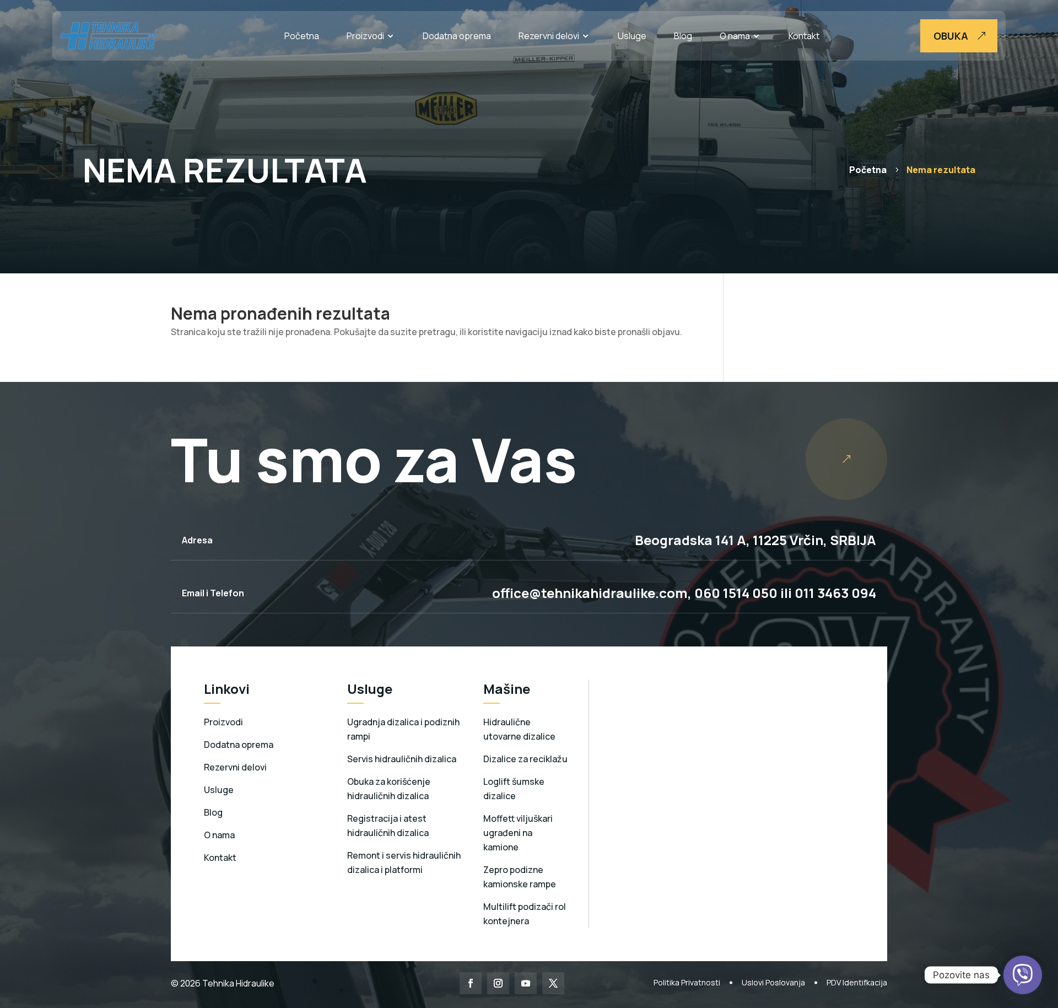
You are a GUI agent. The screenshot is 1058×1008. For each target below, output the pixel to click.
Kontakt (804, 36)
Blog (683, 36)
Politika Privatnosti (687, 982)
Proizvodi (365, 36)
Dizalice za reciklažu (525, 759)
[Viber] (1022, 975)
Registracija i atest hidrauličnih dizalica (388, 825)
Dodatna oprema (457, 36)
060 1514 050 (735, 593)
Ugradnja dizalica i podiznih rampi (403, 729)
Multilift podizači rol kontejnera (524, 914)
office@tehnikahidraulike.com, (592, 593)
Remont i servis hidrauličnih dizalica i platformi (404, 862)
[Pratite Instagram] (498, 983)
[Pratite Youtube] (526, 983)
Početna (301, 36)
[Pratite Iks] (553, 983)
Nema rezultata (940, 170)
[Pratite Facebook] (471, 983)
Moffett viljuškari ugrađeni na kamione (518, 832)
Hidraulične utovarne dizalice (519, 729)
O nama (735, 36)
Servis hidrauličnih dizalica (401, 759)
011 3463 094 (835, 593)
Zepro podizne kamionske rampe (519, 877)
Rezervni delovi (549, 36)
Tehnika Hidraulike (237, 983)
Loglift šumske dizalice (513, 788)
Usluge (632, 36)
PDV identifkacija (857, 982)
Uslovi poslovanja (773, 982)
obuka (950, 35)
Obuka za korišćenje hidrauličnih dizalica (388, 788)
